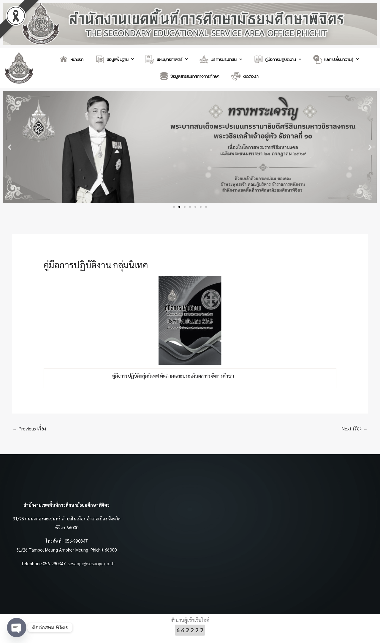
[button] (9, 147)
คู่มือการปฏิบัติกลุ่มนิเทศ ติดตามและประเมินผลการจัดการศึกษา (173, 376)
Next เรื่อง (354, 428)
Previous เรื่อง (29, 428)
